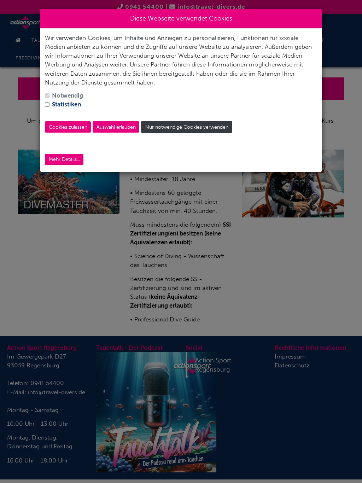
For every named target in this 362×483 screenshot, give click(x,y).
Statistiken (66, 104)
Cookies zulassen (68, 127)
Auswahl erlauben (116, 127)
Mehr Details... (64, 159)
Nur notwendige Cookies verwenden (186, 127)
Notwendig (67, 95)
